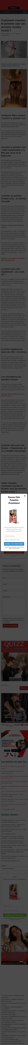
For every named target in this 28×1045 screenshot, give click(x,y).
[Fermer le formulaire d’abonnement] (25, 496)
